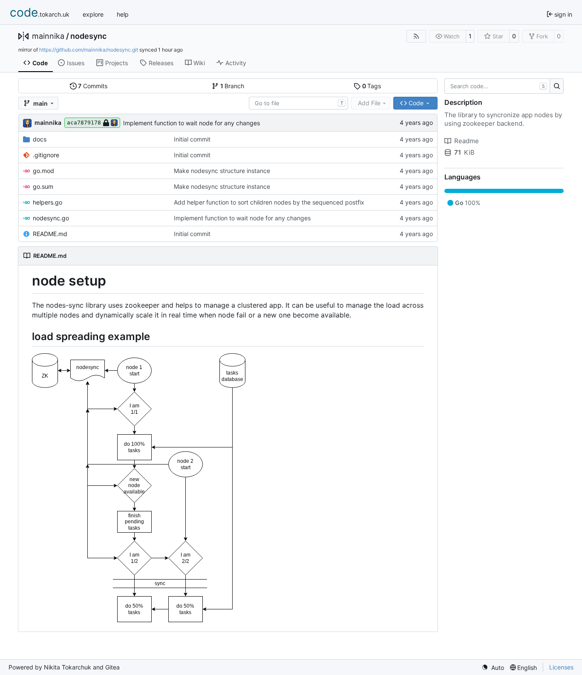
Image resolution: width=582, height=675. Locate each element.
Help (123, 14)
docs (39, 139)
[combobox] (298, 103)
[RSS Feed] (416, 36)
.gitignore (46, 155)
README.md (50, 233)
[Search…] (557, 86)
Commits (92, 85)
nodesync (88, 36)
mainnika (48, 36)
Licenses (561, 667)
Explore (93, 14)
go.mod (43, 170)
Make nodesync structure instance (222, 170)
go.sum (43, 186)
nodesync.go (51, 218)
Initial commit (192, 139)
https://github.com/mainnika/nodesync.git (88, 49)
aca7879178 (84, 122)
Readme (466, 141)
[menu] (492, 667)
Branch (232, 85)
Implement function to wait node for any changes (191, 123)
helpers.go (47, 202)
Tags (371, 85)
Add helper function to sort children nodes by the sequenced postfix (269, 202)
